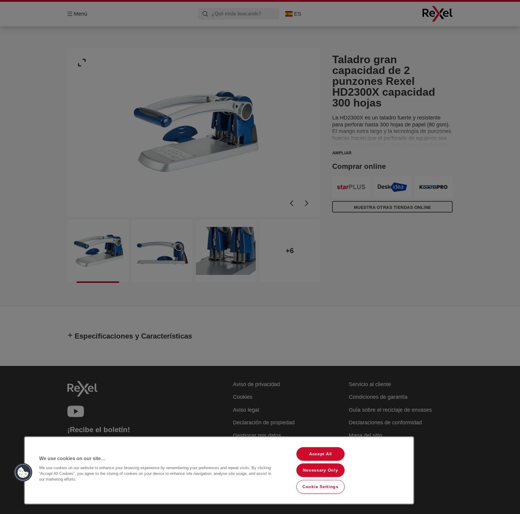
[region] (219, 470)
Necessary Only (320, 470)
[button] (23, 472)
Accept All (320, 453)
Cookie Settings (320, 486)
